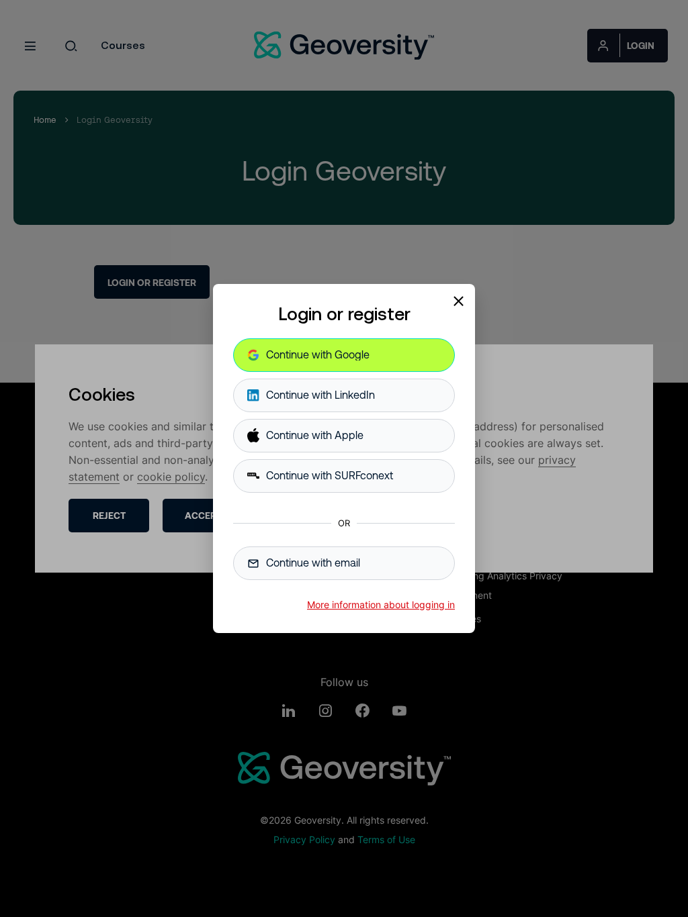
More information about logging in (381, 604)
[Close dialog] (458, 300)
